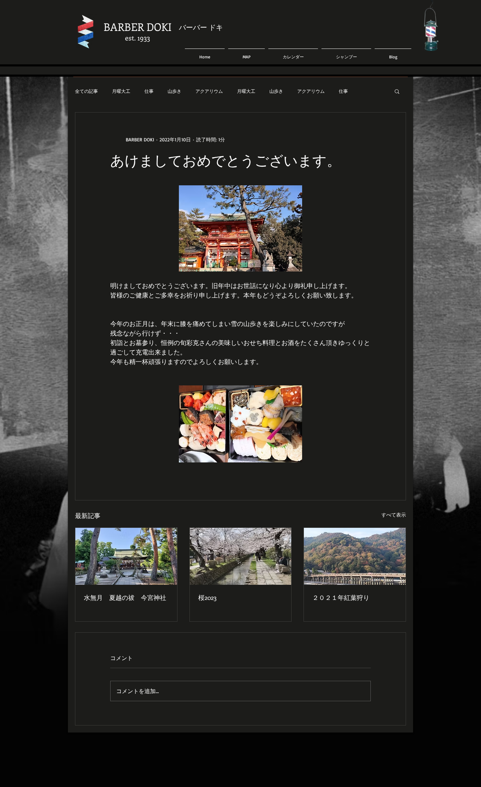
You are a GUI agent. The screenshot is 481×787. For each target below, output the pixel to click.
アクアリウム (209, 91)
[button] (397, 91)
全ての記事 (86, 91)
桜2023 (207, 597)
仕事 (149, 91)
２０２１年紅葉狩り (340, 597)
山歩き (174, 91)
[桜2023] (241, 556)
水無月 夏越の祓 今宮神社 (125, 597)
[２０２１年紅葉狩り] (355, 556)
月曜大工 (121, 91)
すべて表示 (393, 515)
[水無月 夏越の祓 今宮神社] (126, 556)
